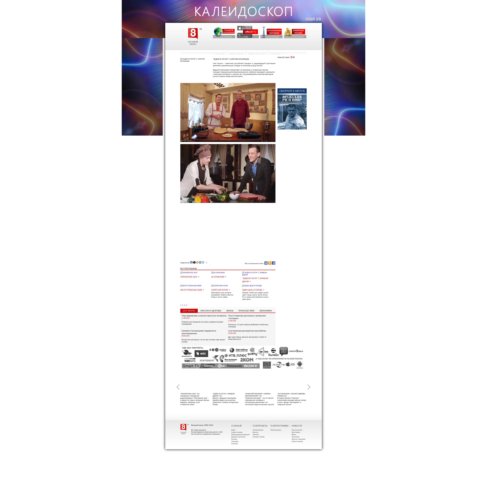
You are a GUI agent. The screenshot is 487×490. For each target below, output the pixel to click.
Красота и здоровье (211, 310)
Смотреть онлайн (259, 437)
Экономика (265, 310)
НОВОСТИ (297, 425)
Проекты (256, 434)
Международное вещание (240, 434)
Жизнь (229, 310)
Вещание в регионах (238, 437)
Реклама (234, 439)
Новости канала (236, 432)
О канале (236, 425)
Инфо (233, 430)
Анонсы (255, 432)
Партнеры (234, 441)
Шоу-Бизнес (189, 310)
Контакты (234, 444)
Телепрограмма (258, 430)
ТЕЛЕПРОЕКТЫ (260, 425)
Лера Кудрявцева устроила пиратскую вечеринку (204, 315)
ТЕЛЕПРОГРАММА (279, 425)
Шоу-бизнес (296, 432)
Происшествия (246, 310)
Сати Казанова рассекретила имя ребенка (247, 330)
